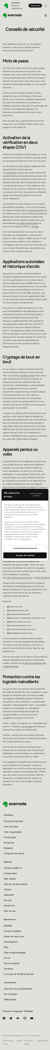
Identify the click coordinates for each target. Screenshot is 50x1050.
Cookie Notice (25, 539)
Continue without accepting (36, 494)
